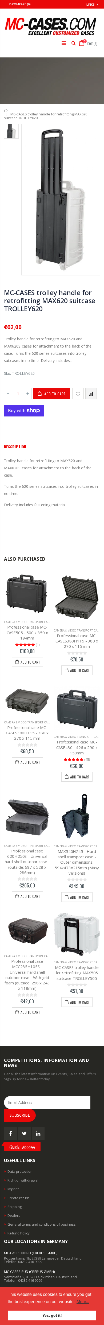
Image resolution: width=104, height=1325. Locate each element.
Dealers (13, 1215)
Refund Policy (18, 1233)
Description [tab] (15, 446)
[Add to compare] (91, 393)
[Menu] (64, 43)
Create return (18, 1197)
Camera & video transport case (27, 622)
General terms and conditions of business (41, 1224)
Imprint (13, 1189)
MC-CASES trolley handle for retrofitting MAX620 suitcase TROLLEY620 (49, 300)
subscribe (20, 1115)
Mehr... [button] (83, 1301)
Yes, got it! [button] (52, 1315)
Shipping (14, 1206)
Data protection (20, 1171)
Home (6, 110)
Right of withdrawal (22, 1180)
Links (90, 4)
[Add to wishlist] (78, 393)
